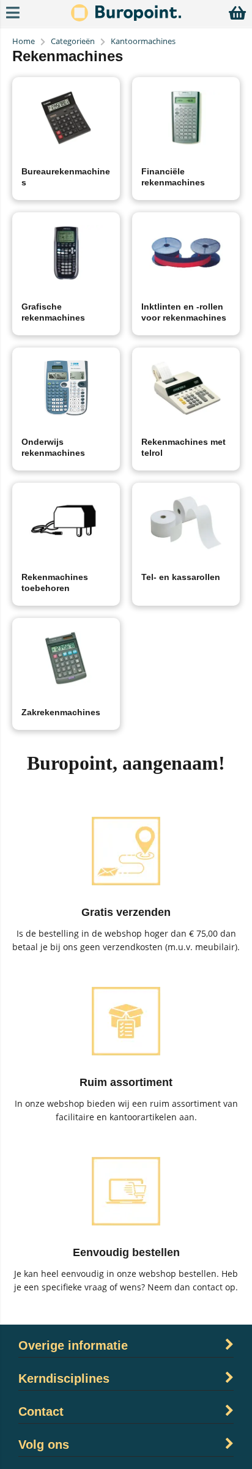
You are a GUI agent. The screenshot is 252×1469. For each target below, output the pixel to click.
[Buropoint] (126, 18)
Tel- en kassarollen (180, 577)
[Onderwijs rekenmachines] (66, 388)
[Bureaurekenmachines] (66, 117)
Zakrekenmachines (60, 712)
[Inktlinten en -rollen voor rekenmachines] (186, 252)
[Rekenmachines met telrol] (186, 388)
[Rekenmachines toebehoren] (66, 523)
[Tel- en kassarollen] (186, 523)
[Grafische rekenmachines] (66, 252)
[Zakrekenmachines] (66, 658)
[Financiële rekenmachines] (186, 117)
